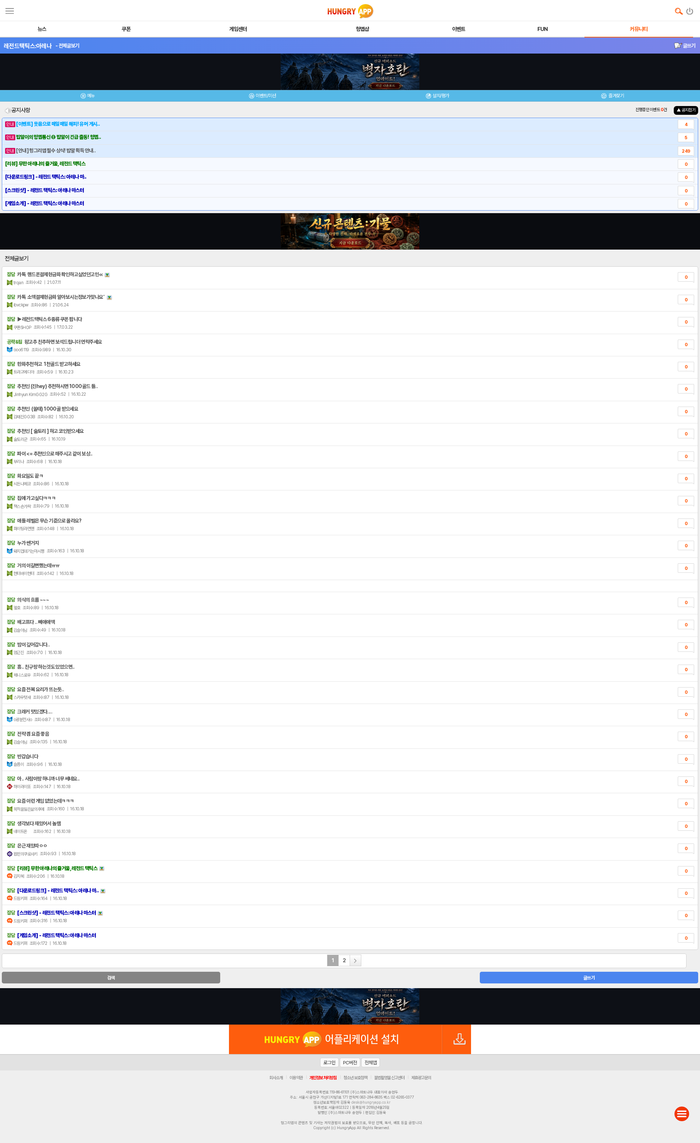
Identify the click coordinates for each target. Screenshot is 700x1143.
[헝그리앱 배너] (350, 1006)
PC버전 (350, 1062)
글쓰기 (688, 45)
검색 (111, 977)
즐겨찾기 (616, 95)
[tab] (87, 96)
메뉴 (91, 95)
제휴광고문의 (421, 1077)
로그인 (329, 1062)
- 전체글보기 (67, 45)
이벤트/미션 (266, 95)
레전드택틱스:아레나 (28, 46)
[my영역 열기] (9, 10)
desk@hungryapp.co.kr (370, 1102)
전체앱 (371, 1062)
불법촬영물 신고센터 (389, 1077)
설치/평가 (440, 95)
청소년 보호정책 (355, 1077)
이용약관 (296, 1077)
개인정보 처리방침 (323, 1077)
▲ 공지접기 (686, 110)
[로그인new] (690, 9)
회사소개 (276, 1077)
